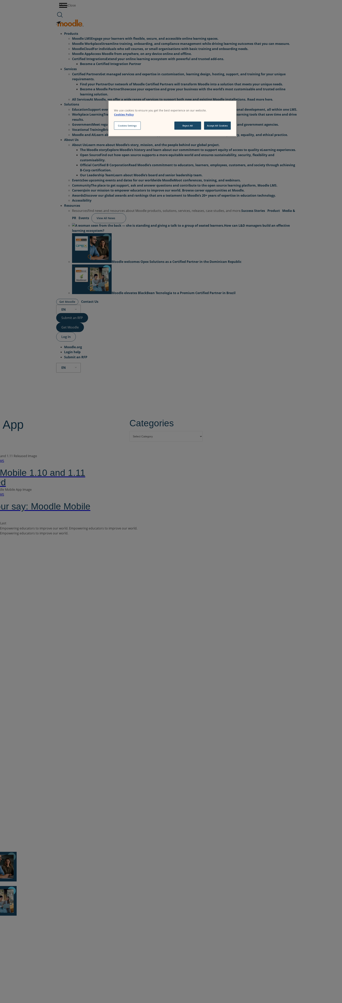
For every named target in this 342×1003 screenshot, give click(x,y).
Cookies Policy (124, 114)
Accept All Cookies (217, 125)
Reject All (187, 125)
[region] (172, 118)
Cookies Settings (127, 125)
